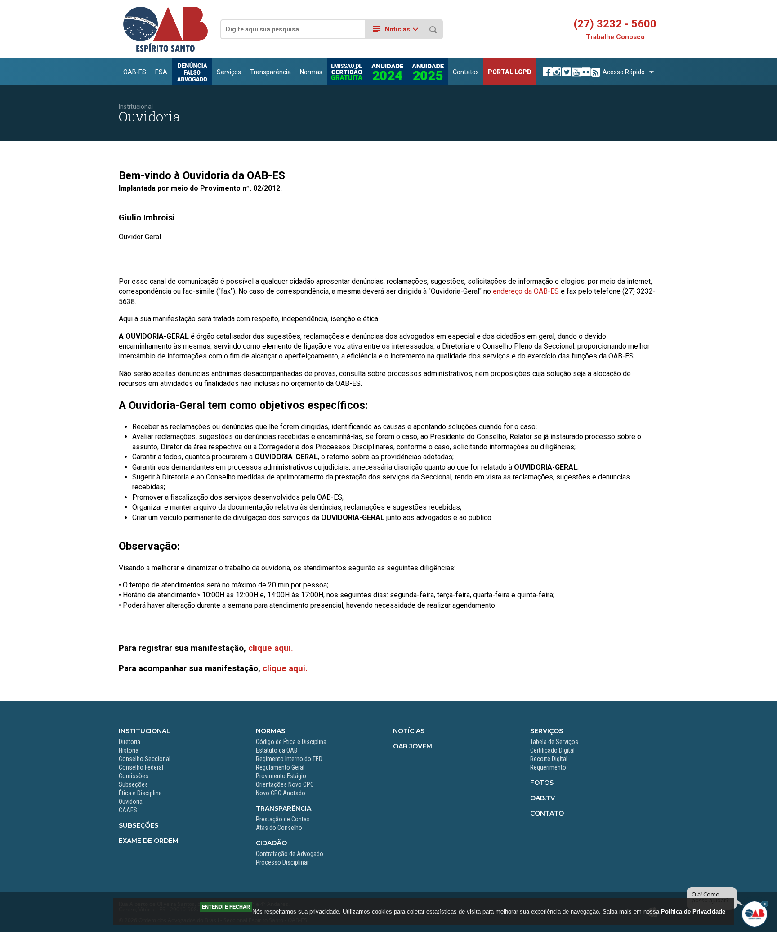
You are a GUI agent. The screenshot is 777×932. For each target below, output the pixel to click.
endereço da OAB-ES (526, 291)
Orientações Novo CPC (285, 784)
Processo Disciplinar (282, 862)
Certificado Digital (552, 750)
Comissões (133, 776)
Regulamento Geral (280, 767)
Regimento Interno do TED (289, 758)
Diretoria (129, 741)
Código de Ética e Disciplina (291, 741)
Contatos (466, 72)
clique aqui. (270, 648)
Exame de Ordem (149, 841)
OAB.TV (542, 798)
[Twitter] (565, 71)
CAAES (128, 810)
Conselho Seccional (144, 758)
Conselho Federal (141, 767)
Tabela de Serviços (554, 741)
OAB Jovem (412, 746)
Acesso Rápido (624, 72)
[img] (764, 904)
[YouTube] (575, 71)
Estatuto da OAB (276, 750)
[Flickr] (584, 71)
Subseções (133, 784)
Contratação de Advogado (289, 853)
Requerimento (548, 767)
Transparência (270, 72)
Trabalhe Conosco (615, 37)
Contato (547, 813)
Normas (311, 72)
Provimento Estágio (281, 776)
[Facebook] (546, 71)
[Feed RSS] (594, 71)
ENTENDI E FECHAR (226, 907)
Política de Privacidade (693, 911)
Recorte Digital (548, 758)
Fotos (542, 783)
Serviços (229, 72)
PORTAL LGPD (509, 72)
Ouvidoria (131, 801)
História (128, 750)
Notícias (408, 731)
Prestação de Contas (283, 819)
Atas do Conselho (279, 827)
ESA (161, 72)
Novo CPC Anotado (280, 793)
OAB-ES (134, 72)
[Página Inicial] (165, 50)
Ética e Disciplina (140, 793)
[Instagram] (555, 71)
